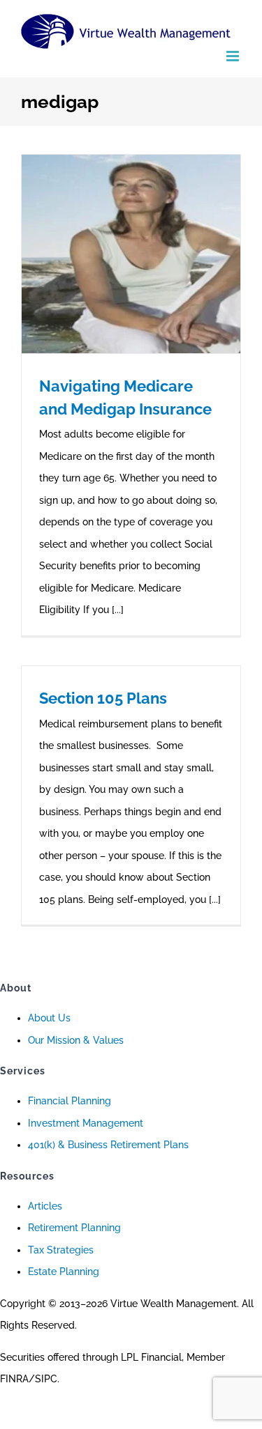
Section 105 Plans (103, 698)
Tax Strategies (61, 1250)
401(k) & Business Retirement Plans (108, 1144)
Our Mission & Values (76, 1040)
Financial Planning (69, 1100)
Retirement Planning (74, 1227)
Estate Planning (63, 1271)
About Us (49, 1018)
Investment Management (85, 1123)
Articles (45, 1206)
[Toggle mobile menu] (233, 56)
